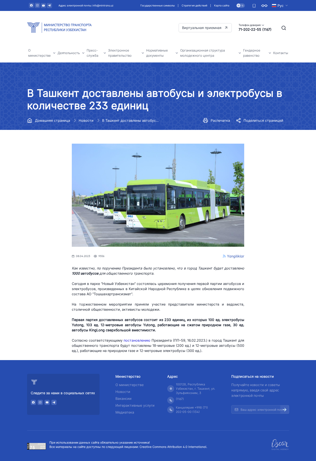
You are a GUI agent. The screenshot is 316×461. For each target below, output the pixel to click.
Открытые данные (45, 155)
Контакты (280, 53)
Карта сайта (221, 5)
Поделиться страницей (263, 120)
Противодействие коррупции (54, 165)
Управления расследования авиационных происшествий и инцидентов (85, 133)
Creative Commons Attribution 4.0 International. (173, 447)
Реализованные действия (266, 151)
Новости (86, 120)
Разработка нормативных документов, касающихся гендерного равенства (266, 166)
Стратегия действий (194, 5)
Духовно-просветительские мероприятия (53, 212)
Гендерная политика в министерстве (263, 129)
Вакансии (38, 146)
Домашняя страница (52, 120)
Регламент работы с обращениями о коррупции (52, 177)
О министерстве (39, 53)
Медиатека (124, 412)
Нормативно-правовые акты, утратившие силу (172, 140)
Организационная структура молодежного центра (202, 53)
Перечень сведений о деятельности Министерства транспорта (112, 131)
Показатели (255, 142)
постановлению (137, 340)
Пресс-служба (92, 53)
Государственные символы (157, 5)
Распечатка (220, 120)
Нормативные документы (51, 136)
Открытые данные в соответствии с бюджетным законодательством (53, 194)
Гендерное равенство (251, 53)
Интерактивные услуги (135, 405)
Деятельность (69, 53)
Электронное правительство (120, 53)
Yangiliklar (235, 256)
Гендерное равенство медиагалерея (263, 183)
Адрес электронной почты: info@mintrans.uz (86, 5)
